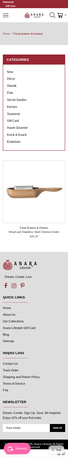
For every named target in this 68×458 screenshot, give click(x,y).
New (10, 72)
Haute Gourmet (17, 127)
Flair (10, 92)
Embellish (13, 141)
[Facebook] (5, 286)
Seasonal (8, 2)
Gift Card (11, 6)
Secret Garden (16, 99)
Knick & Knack (17, 134)
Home (6, 33)
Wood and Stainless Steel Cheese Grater (34, 231)
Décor (11, 78)
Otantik (11, 85)
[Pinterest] (22, 286)
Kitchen (12, 106)
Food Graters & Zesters (34, 227)
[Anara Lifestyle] (34, 15)
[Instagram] (14, 286)
